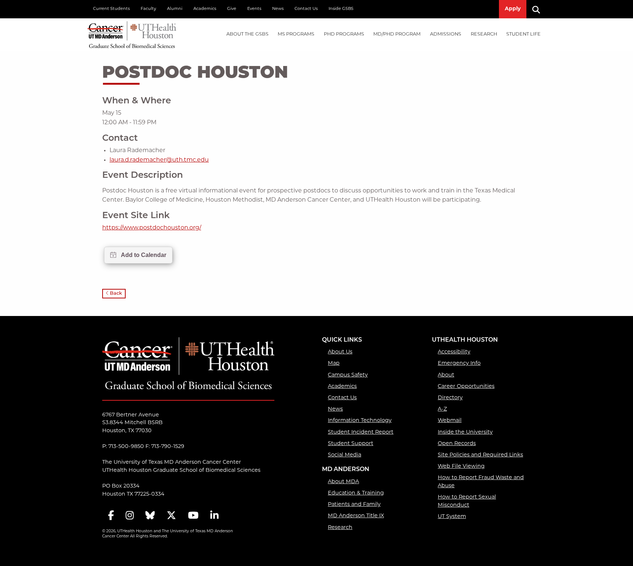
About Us (340, 352)
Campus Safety (348, 375)
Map (334, 363)
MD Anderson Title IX (356, 516)
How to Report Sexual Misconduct (467, 501)
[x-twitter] (171, 516)
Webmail (450, 420)
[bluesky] (150, 516)
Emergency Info (459, 363)
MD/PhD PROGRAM (397, 34)
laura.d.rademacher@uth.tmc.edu (159, 160)
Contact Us (306, 9)
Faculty (148, 9)
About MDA (343, 482)
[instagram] (130, 516)
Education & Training (356, 493)
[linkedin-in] (214, 516)
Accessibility (454, 352)
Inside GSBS (341, 9)
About (446, 375)
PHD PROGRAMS (344, 34)
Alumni (174, 9)
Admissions (445, 34)
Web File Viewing (461, 466)
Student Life (523, 34)
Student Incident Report (360, 432)
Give (231, 9)
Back (115, 293)
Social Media (344, 455)
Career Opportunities (466, 386)
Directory (450, 398)
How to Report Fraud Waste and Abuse (481, 482)
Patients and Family (354, 504)
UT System (452, 516)
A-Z (442, 409)
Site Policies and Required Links (480, 455)
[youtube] (193, 516)
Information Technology (360, 420)
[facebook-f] (111, 516)
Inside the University (465, 432)
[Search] (538, 9)
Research (484, 34)
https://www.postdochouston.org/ (151, 228)
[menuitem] (247, 34)
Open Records (457, 443)
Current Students (111, 9)
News (278, 9)
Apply (513, 9)
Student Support (350, 443)
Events (254, 9)
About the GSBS (247, 34)
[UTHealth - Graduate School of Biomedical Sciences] (132, 33)
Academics (204, 9)
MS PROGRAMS (296, 34)
